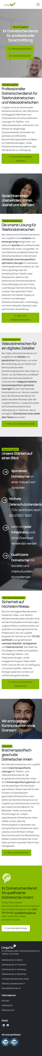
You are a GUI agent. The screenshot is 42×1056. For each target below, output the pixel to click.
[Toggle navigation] (38, 4)
